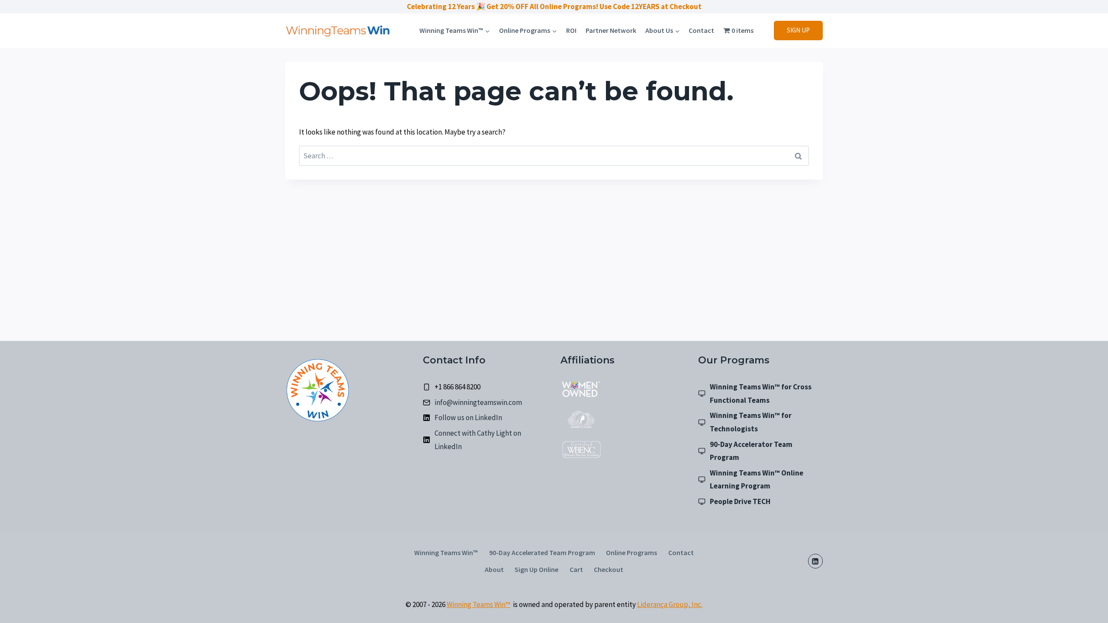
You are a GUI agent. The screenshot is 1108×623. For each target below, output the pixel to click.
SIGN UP (798, 30)
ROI (571, 30)
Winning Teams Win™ (446, 552)
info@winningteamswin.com (478, 402)
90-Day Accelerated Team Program (542, 552)
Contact (701, 30)
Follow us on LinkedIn (468, 417)
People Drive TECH (740, 501)
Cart (576, 569)
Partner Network (611, 30)
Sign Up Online (536, 569)
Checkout (608, 569)
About (494, 569)
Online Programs (631, 552)
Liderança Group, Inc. (669, 604)
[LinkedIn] (815, 561)
